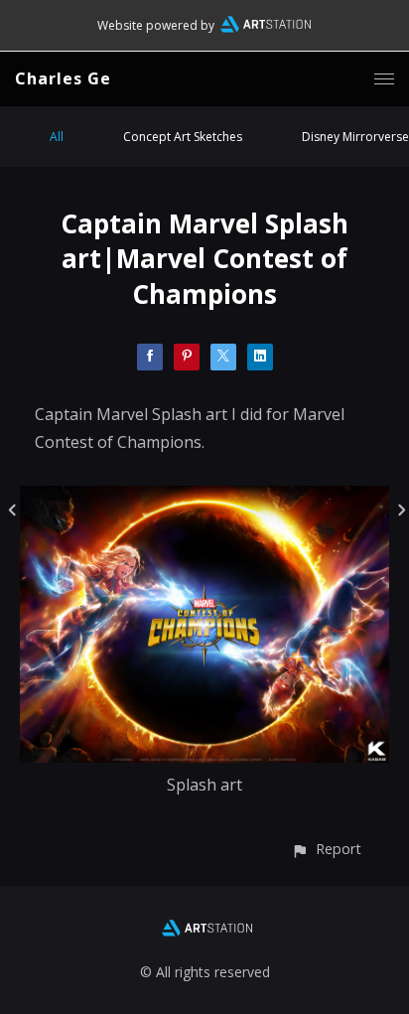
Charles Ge (63, 78)
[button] (326, 848)
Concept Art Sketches (182, 136)
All (57, 136)
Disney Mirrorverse (355, 136)
